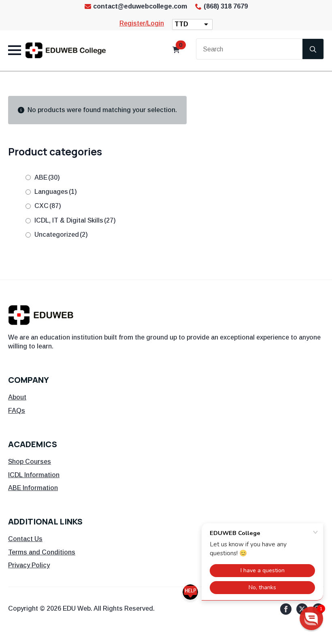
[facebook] (286, 609)
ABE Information (33, 487)
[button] (311, 618)
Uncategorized (61, 234)
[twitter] (302, 609)
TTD (181, 24)
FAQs (16, 410)
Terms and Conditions (41, 552)
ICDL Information (34, 474)
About (17, 397)
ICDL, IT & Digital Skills (75, 220)
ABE (47, 177)
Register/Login (141, 23)
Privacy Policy (29, 565)
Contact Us (25, 538)
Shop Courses (29, 461)
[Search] (312, 49)
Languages (55, 191)
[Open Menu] (14, 50)
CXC (47, 205)
